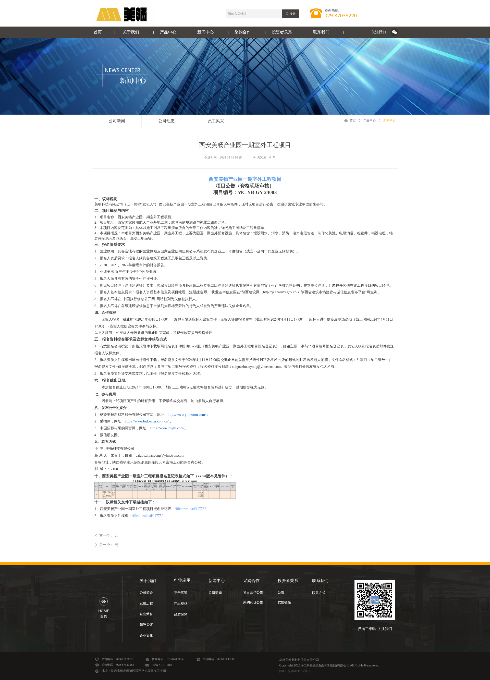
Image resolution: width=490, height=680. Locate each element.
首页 (353, 120)
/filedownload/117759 (147, 516)
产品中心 (369, 120)
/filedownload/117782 (190, 509)
